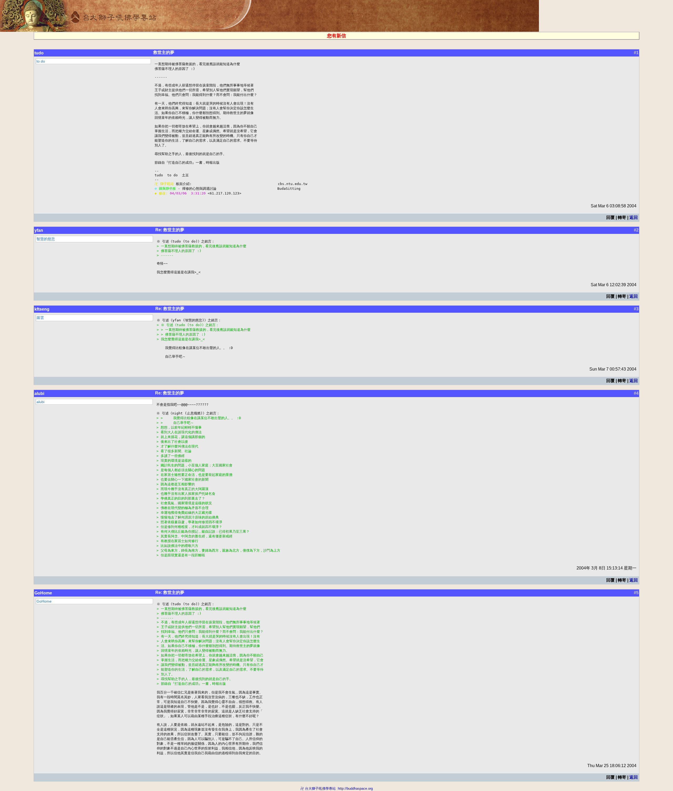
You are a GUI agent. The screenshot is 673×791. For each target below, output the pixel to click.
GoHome (43, 593)
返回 (633, 217)
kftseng (41, 309)
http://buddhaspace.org (355, 788)
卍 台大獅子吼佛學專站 (318, 788)
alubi (39, 393)
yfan (38, 230)
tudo (39, 53)
